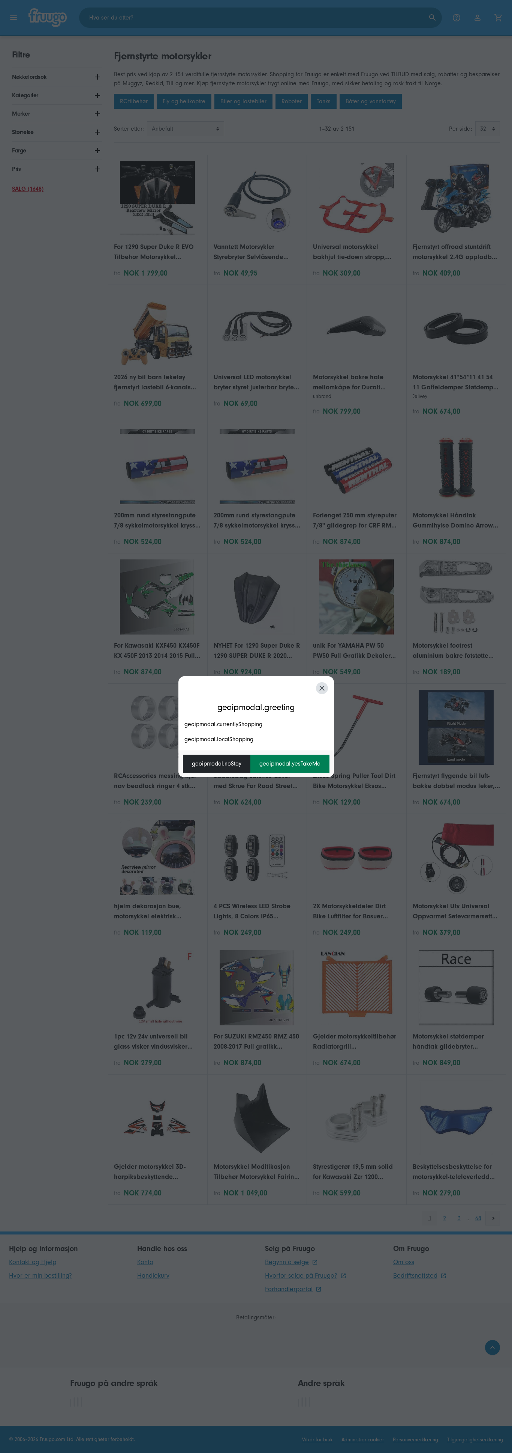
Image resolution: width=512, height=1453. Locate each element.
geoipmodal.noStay (216, 763)
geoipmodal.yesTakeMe (289, 763)
